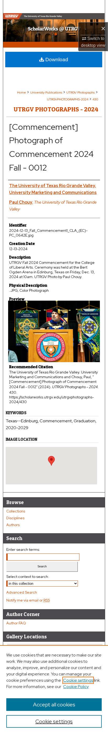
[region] (54, 689)
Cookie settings (78, 680)
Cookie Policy (76, 686)
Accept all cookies (54, 704)
